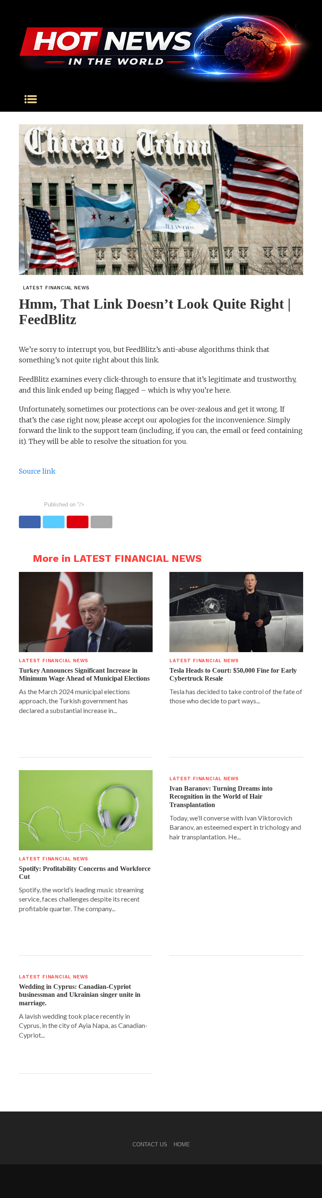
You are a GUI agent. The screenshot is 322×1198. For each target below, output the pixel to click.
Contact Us (149, 1144)
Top (302, 1178)
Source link (37, 471)
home (182, 1144)
